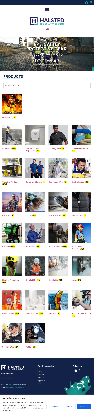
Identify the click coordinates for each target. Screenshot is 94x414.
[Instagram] (79, 370)
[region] (47, 404)
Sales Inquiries (6, 378)
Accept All (84, 406)
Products (40, 374)
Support (40, 381)
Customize (54, 406)
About (39, 377)
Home (39, 371)
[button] (47, 9)
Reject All (68, 406)
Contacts (40, 384)
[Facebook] (76, 370)
